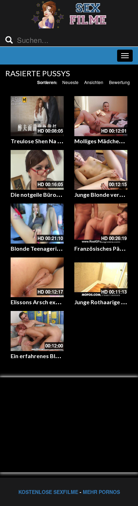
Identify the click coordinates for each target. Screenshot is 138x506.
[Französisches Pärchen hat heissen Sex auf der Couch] (100, 224)
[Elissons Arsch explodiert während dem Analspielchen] (37, 277)
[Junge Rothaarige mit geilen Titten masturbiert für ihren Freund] (100, 277)
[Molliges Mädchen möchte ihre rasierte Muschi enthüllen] (100, 116)
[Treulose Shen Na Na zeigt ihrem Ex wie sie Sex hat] (37, 116)
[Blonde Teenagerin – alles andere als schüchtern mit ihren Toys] (37, 224)
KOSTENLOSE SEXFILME (48, 491)
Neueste (70, 82)
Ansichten (93, 82)
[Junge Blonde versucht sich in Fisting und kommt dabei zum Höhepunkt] (100, 170)
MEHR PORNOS (101, 491)
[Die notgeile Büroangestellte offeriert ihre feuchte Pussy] (37, 170)
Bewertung (119, 82)
